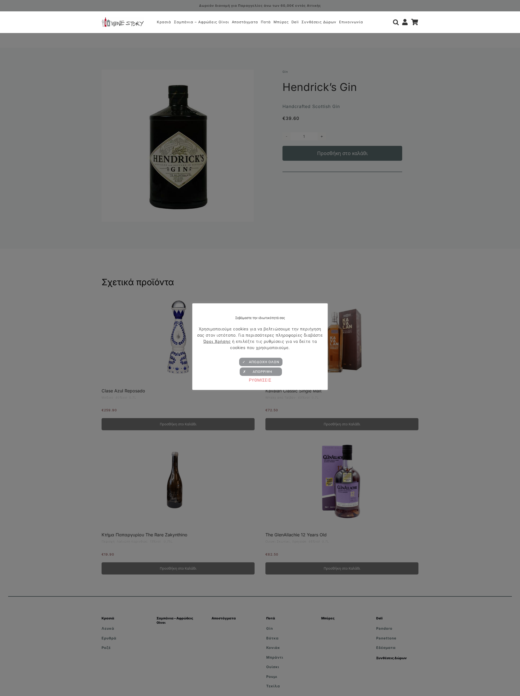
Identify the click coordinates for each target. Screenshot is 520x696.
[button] (396, 22)
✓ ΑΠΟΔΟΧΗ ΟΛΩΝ (260, 362)
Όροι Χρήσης (217, 341)
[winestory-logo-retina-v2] (123, 19)
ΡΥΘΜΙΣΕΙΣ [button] (260, 380)
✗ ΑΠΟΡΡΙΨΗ (261, 372)
